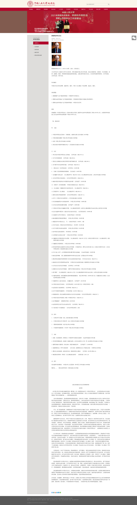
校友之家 (98, 9)
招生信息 (53, 9)
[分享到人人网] (58, 492)
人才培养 (61, 9)
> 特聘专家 (36, 49)
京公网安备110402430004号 (32, 502)
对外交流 (76, 9)
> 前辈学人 (36, 43)
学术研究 (68, 9)
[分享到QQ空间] (53, 492)
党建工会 (83, 9)
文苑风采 (106, 9)
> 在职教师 (36, 46)
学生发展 (91, 9)
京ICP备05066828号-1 (43, 502)
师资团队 (46, 9)
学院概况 (31, 9)
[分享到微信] (60, 492)
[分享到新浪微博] (55, 492)
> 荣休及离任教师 (38, 55)
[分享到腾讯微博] (57, 492)
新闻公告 (38, 9)
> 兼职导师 (36, 52)
